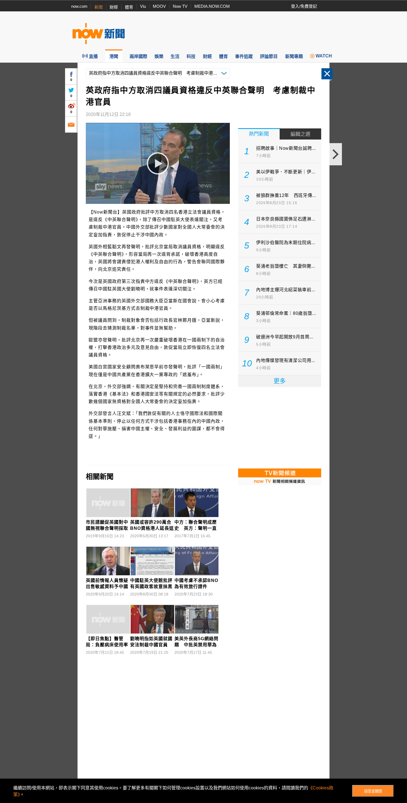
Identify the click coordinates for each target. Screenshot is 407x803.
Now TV (180, 6)
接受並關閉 (373, 791)
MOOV (159, 6)
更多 (280, 381)
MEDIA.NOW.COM (212, 6)
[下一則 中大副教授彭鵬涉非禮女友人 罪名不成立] (335, 154)
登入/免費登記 (304, 6)
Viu (143, 6)
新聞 (98, 7)
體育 (129, 7)
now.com (79, 6)
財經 (114, 7)
